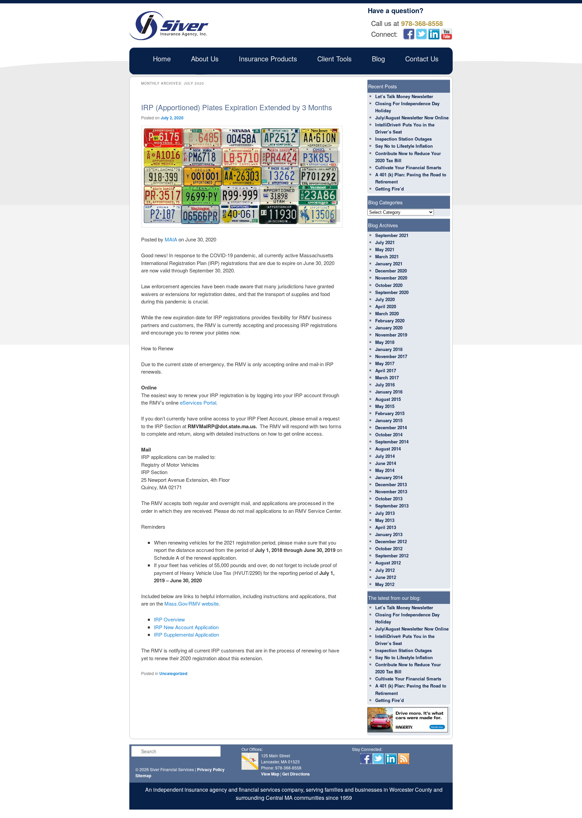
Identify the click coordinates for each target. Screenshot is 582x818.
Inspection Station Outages (403, 139)
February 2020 (390, 320)
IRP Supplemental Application (186, 634)
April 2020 (385, 306)
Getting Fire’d (389, 188)
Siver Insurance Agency (168, 25)
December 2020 (391, 270)
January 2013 (388, 534)
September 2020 (392, 292)
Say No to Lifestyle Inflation (404, 146)
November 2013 (391, 491)
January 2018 (388, 349)
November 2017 (391, 356)
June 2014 (385, 463)
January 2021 (388, 263)
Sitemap (143, 775)
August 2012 (388, 562)
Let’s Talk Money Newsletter (404, 96)
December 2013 (391, 484)
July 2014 (385, 456)
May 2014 (384, 470)
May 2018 (384, 342)
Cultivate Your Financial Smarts (408, 167)
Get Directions (296, 774)
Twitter (421, 34)
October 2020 (388, 285)
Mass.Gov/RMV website (191, 603)
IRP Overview (169, 619)
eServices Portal (198, 402)
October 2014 (388, 434)
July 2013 (385, 513)
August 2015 (388, 399)
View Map (270, 774)
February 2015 (390, 413)
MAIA (171, 239)
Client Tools (334, 58)
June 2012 (385, 577)
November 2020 (391, 277)
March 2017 (387, 377)
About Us (205, 58)
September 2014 (392, 441)
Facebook (408, 34)
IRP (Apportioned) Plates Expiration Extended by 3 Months (236, 107)
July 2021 (385, 242)
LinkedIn (434, 34)
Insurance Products (268, 58)
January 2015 (388, 420)
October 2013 (388, 498)
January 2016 (388, 391)
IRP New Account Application (186, 627)
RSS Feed (403, 758)
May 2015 (384, 406)
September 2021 (392, 235)
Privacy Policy (211, 769)
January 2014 (388, 477)
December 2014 (391, 427)
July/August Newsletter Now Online (412, 117)
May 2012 (384, 584)
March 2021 (387, 256)
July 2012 (385, 570)
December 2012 (391, 541)
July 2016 (385, 384)
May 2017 (384, 363)
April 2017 (385, 370)
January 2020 (388, 327)
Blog (378, 58)
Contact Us (422, 58)
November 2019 (391, 334)
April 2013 (385, 527)
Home (162, 58)
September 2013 (392, 505)
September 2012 (392, 555)
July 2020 (385, 299)
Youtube (446, 34)
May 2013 (384, 520)
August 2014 (388, 448)
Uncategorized (173, 673)
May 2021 (384, 249)
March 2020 (387, 313)
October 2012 (388, 548)
